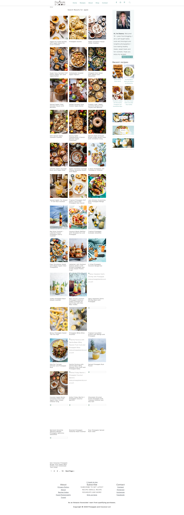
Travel (63, 497)
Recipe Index (63, 492)
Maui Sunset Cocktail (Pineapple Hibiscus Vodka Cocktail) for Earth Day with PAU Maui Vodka (76, 301)
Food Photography (63, 495)
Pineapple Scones (75, 41)
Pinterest (120, 490)
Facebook (121, 495)
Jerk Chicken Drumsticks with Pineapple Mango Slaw (97, 201)
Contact (105, 3)
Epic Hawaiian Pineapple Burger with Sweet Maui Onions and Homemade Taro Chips (58, 465)
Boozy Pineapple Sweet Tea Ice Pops (58, 333)
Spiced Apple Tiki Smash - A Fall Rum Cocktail (59, 200)
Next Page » (69, 471)
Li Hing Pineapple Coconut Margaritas (95, 265)
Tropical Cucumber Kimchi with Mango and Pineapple (96, 334)
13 (62, 471)
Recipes (83, 3)
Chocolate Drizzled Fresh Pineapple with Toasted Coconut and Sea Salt (95, 399)
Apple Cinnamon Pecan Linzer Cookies (96, 42)
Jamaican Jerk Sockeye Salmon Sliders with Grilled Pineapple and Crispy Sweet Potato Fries (77, 267)
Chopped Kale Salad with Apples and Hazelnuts (95, 74)
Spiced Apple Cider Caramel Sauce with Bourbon (57, 106)
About (90, 3)
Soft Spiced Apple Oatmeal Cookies (56, 136)
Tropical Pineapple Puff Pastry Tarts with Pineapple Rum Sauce (77, 201)
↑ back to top (92, 482)
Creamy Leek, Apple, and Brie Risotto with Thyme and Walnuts (95, 106)
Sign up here (92, 495)
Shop (97, 3)
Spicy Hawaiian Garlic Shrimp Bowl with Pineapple (96, 300)
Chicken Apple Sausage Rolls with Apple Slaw (58, 169)
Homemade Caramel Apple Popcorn (76, 73)
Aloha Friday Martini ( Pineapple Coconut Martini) (77, 398)
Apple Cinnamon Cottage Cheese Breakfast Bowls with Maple (78, 170)
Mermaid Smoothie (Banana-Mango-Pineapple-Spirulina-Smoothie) (57, 432)
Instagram (121, 492)
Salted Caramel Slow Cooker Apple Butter (76, 105)
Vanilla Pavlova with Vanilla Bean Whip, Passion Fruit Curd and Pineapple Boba (77, 366)
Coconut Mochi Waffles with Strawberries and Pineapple (77, 233)
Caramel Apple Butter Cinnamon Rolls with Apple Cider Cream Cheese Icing (57, 399)
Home (75, 3)
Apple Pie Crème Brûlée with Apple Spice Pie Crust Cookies (58, 43)
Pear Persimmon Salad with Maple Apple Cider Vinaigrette (58, 266)
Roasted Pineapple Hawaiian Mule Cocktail (77, 430)
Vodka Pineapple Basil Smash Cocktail (58, 299)
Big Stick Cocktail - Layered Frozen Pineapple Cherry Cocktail (57, 234)
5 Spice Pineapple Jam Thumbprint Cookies (96, 169)
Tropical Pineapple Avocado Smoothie (94, 232)
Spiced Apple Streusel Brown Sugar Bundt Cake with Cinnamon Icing (97, 137)
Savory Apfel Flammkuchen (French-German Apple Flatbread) (77, 138)
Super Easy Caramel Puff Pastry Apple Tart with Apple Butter (59, 74)
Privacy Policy (63, 487)
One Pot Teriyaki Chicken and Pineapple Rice (58, 366)
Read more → (127, 57)
